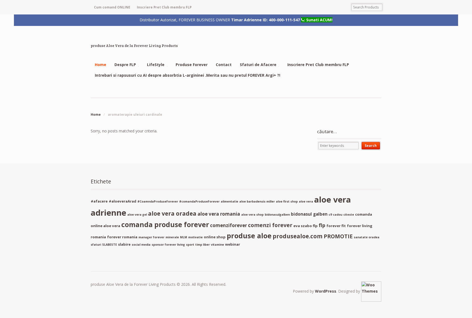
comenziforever (228, 225)
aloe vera (306, 201)
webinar (232, 244)
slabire (124, 244)
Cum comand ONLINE (112, 7)
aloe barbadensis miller (257, 201)
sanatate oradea (366, 237)
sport (190, 244)
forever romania (122, 236)
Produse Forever (192, 64)
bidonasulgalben (277, 214)
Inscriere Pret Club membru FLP (164, 7)
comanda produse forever (165, 224)
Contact (224, 64)
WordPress (325, 291)
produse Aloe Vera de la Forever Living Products (134, 45)
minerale (172, 237)
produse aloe (249, 235)
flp (322, 225)
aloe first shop (287, 201)
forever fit (336, 225)
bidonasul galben (309, 214)
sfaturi (96, 244)
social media (141, 244)
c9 (330, 214)
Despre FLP (125, 64)
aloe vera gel (137, 214)
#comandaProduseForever (199, 201)
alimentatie (229, 201)
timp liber (202, 244)
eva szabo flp (305, 225)
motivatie (195, 237)
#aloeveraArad (122, 201)
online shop (215, 236)
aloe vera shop (252, 214)
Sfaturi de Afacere (258, 64)
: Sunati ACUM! (318, 19)
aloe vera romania (218, 214)
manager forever (151, 237)
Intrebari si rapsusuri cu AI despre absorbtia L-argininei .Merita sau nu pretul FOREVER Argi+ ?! (187, 75)
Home (100, 64)
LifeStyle (155, 64)
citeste (348, 214)
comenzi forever (270, 225)
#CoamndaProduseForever (157, 201)
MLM (183, 237)
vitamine (217, 244)
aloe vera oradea (172, 213)
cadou (337, 214)
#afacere (99, 201)
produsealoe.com (298, 236)
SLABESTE (109, 244)
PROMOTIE (338, 236)
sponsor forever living (168, 244)
